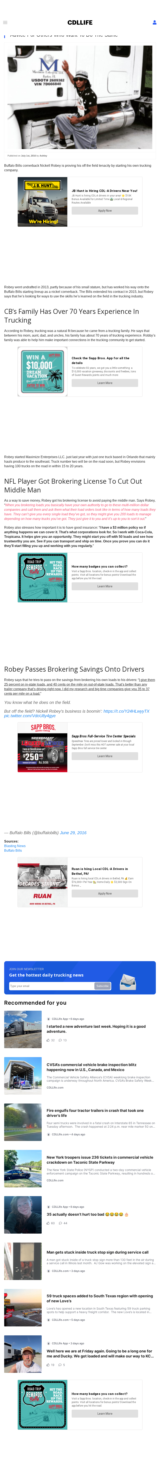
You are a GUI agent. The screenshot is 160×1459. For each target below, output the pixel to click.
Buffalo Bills (13, 850)
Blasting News (15, 846)
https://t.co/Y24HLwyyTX (126, 711)
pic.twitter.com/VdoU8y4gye (30, 715)
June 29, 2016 (73, 832)
